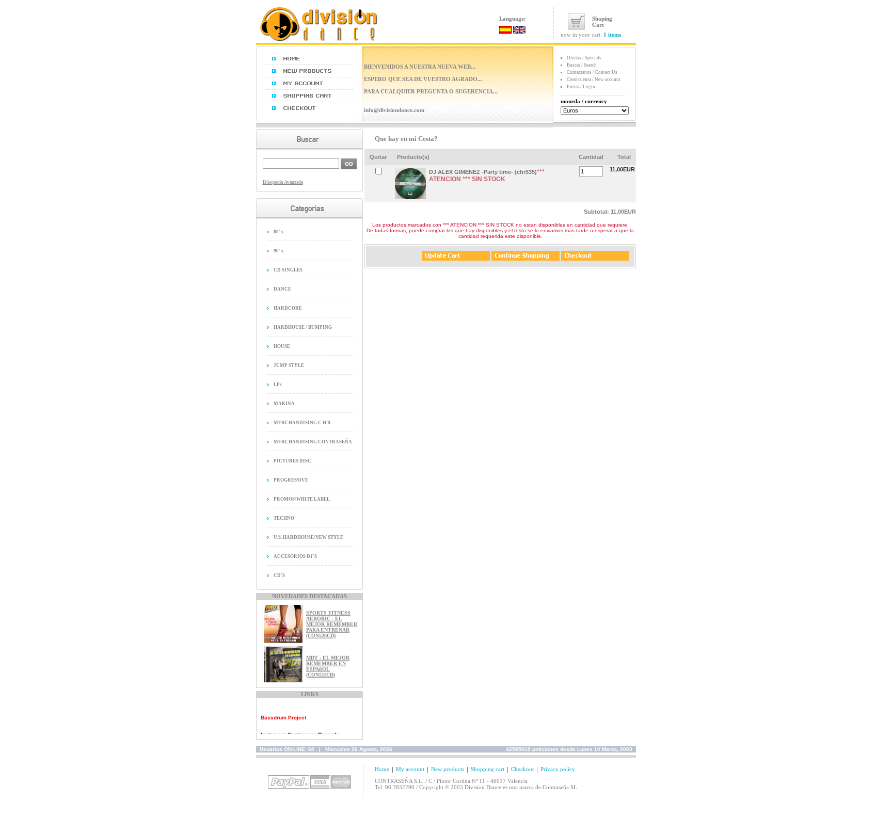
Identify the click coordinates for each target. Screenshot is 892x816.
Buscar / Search (582, 65)
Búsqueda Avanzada (283, 182)
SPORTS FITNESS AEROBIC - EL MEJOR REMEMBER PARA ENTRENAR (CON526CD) (331, 619)
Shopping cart (487, 769)
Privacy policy (557, 769)
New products (447, 769)
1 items (612, 34)
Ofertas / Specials (584, 57)
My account (410, 769)
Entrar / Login (581, 86)
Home (382, 769)
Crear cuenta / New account (593, 79)
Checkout (522, 769)
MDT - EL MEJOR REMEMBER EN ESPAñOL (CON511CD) (327, 661)
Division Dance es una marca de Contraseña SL (521, 787)
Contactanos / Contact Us (592, 72)
